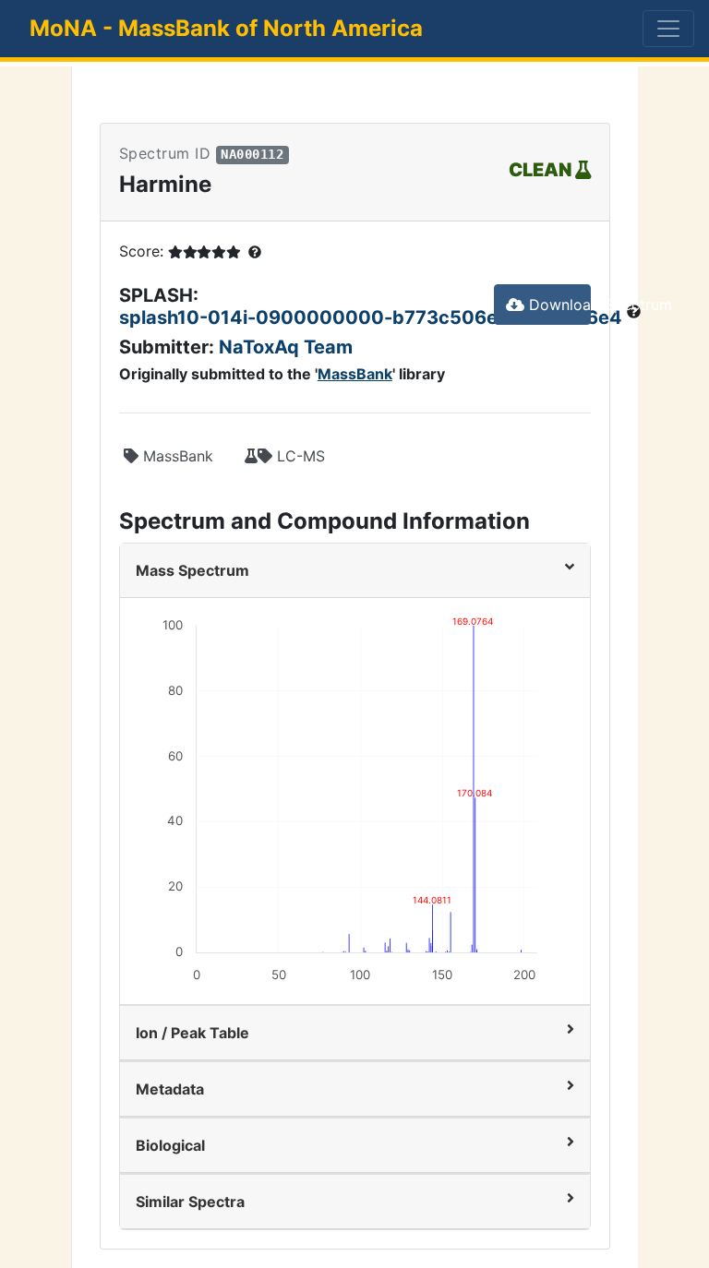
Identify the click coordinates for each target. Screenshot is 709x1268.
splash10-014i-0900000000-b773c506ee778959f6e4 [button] (373, 317)
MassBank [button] (175, 456)
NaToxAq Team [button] (286, 347)
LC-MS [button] (298, 456)
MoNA (226, 28)
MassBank (355, 374)
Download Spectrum (557, 304)
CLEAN (542, 170)
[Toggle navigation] (668, 28)
